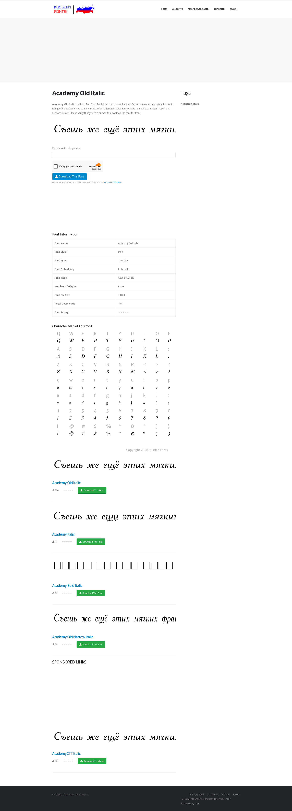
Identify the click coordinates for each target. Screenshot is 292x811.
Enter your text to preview (66, 148)
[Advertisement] (146, 49)
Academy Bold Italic (67, 585)
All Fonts (177, 9)
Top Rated (219, 9)
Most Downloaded (198, 9)
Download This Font (71, 176)
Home (164, 9)
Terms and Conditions (112, 182)
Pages (237, 794)
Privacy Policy (198, 794)
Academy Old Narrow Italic (72, 637)
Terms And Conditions (219, 794)
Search (233, 9)
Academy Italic (63, 534)
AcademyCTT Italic (66, 753)
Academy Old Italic (66, 482)
